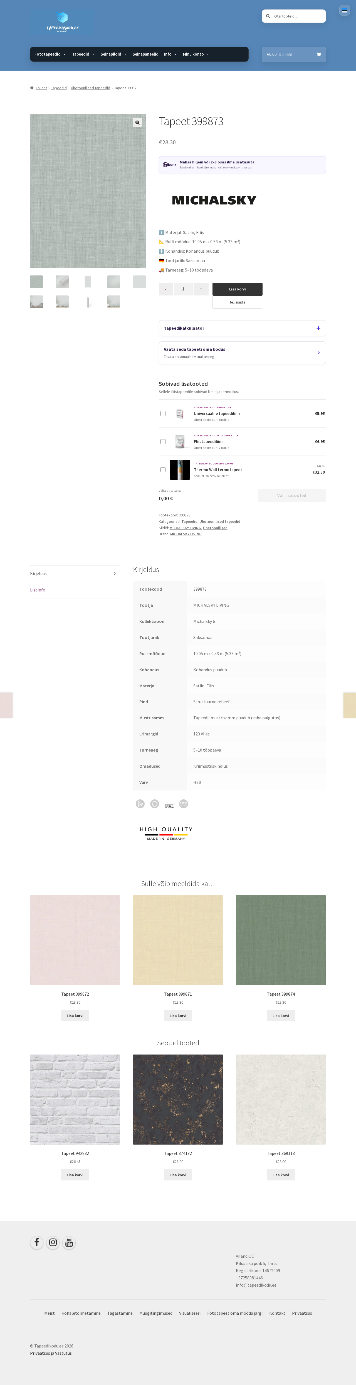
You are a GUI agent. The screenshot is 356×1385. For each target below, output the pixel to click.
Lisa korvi (237, 289)
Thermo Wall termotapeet (218, 469)
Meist (49, 1313)
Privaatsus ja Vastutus (51, 1353)
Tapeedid (59, 87)
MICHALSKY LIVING (185, 527)
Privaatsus (302, 1313)
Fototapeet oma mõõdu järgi (235, 1313)
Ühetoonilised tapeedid (90, 87)
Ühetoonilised (215, 527)
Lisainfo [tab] (37, 590)
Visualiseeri (190, 1313)
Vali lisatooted (291, 495)
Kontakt (277, 1313)
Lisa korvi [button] (75, 1015)
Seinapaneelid (146, 54)
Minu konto (193, 54)
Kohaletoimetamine (81, 1313)
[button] (137, 122)
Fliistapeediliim (208, 441)
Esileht (41, 87)
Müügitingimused (155, 1313)
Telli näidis (237, 302)
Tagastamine (120, 1313)
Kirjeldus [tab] (38, 573)
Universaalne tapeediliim (217, 413)
